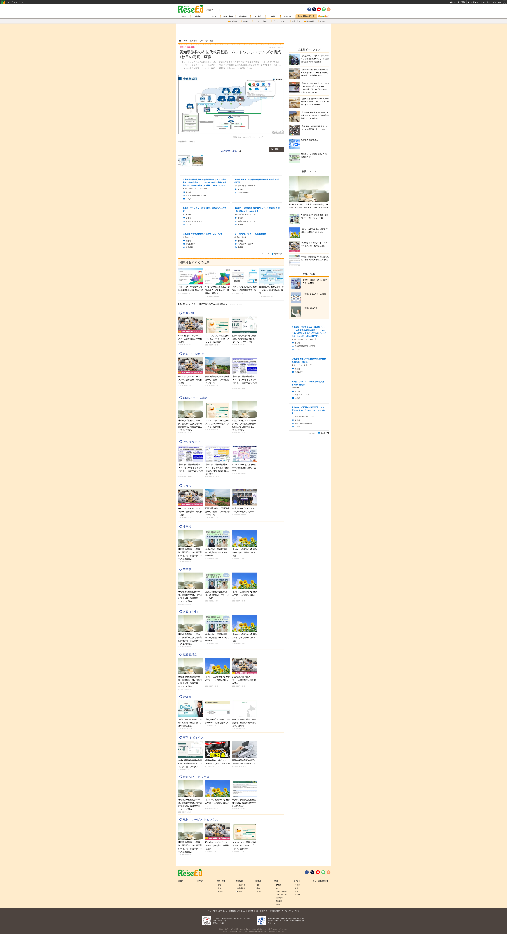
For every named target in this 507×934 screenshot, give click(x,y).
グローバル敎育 (260, 21)
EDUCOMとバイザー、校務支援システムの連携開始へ (210, 304)
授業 (219, 885)
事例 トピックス (193, 737)
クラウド (189, 485)
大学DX (213, 16)
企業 (296, 891)
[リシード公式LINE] (323, 872)
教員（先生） (191, 611)
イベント (288, 16)
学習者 (297, 885)
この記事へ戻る (231, 150)
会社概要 (250, 911)
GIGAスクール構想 (195, 397)
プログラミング (279, 21)
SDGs (245, 21)
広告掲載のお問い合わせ (237, 911)
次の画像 (275, 149)
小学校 (187, 526)
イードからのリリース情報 (290, 911)
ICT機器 (258, 16)
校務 (219, 888)
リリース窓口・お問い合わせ (217, 911)
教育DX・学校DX (194, 353)
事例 (273, 16)
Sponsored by (266, 254)
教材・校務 (228, 16)
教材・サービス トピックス (200, 819)
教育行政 (243, 16)
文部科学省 (241, 885)
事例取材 (310, 21)
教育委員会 (190, 654)
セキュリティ (191, 441)
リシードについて (261, 911)
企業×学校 (296, 21)
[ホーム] (180, 41)
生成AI (198, 16)
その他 (322, 21)
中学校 (187, 569)
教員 (296, 888)
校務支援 (188, 313)
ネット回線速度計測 (320, 881)
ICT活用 (233, 21)
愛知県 (187, 696)
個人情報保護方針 (275, 911)
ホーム (183, 16)
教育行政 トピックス (196, 776)
